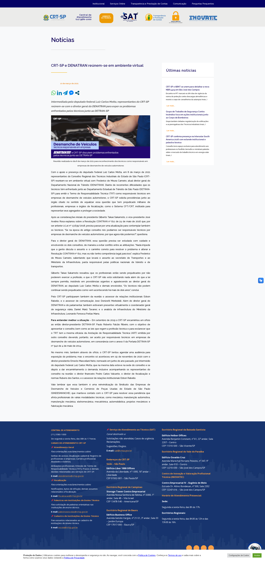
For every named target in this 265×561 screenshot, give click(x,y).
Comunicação (179, 3)
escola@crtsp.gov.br (68, 527)
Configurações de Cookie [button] (239, 555)
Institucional (98, 3)
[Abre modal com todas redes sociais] (77, 92)
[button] (249, 545)
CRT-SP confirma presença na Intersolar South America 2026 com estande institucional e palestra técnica (188, 139)
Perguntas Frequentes (203, 3)
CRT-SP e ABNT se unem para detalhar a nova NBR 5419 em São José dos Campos (187, 88)
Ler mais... (171, 106)
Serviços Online (117, 3)
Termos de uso (174, 555)
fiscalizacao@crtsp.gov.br (70, 496)
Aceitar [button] (257, 555)
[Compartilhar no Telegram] (65, 92)
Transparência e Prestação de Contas (149, 3)
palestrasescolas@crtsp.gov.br (73, 511)
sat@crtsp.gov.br (123, 450)
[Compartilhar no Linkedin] (59, 92)
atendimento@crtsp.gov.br (71, 476)
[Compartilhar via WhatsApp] (53, 92)
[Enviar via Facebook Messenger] (71, 92)
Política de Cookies (147, 555)
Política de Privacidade (74, 558)
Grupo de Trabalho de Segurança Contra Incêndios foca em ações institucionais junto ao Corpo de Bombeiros (187, 114)
